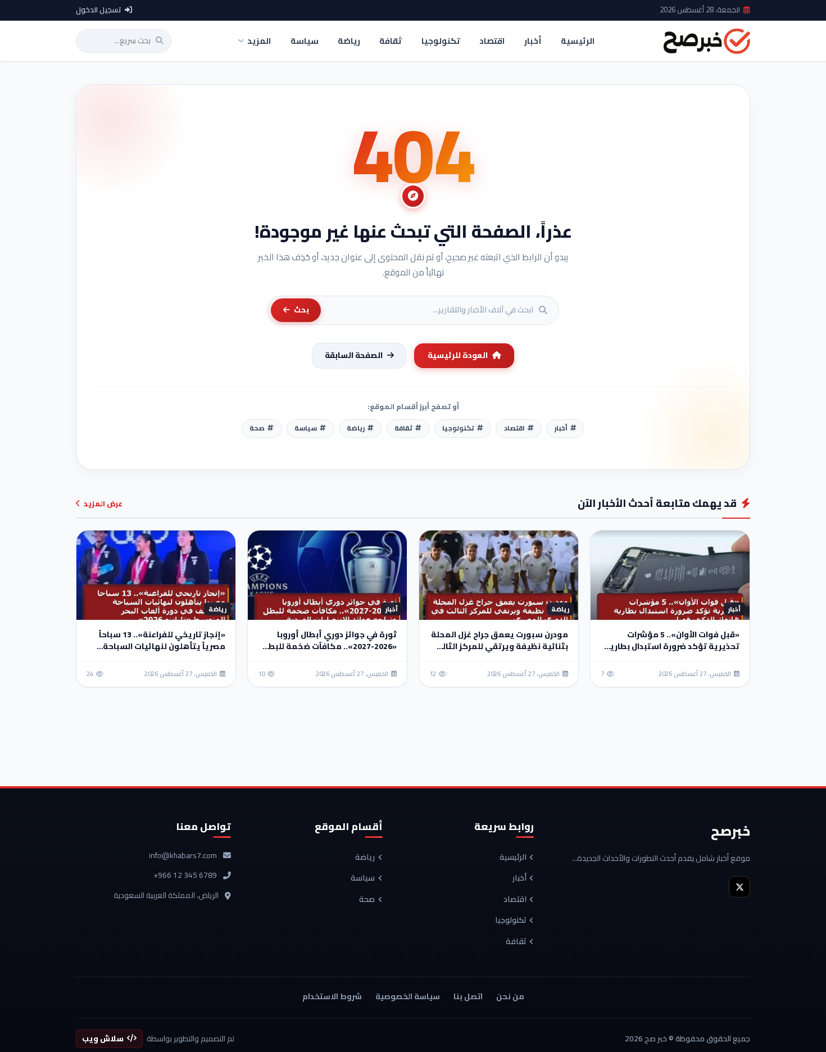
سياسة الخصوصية (407, 996)
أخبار (519, 878)
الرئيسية (513, 857)
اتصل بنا (468, 996)
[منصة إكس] (739, 886)
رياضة (365, 857)
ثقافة (516, 942)
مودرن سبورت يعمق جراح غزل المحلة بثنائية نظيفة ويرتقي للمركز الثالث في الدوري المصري (499, 646)
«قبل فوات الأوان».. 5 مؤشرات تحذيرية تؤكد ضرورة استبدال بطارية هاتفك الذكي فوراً (672, 646)
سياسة (363, 878)
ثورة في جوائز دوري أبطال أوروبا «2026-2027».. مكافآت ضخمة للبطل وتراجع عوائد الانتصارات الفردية (329, 646)
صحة (367, 899)
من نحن (510, 996)
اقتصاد (515, 899)
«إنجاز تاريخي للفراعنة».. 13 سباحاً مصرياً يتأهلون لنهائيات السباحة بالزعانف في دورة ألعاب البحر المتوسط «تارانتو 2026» (162, 652)
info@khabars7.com (183, 856)
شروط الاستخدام (332, 996)
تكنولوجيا (511, 920)
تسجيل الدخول (98, 10)
